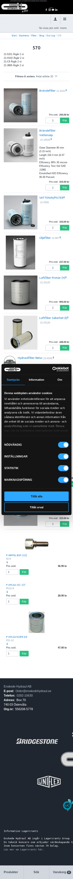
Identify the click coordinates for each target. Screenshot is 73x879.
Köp (65, 120)
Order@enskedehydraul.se (33, 691)
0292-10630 (25, 695)
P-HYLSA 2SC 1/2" (16, 584)
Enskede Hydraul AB (17, 686)
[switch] (63, 456)
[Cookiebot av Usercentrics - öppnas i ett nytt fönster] (52, 369)
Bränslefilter (47, 90)
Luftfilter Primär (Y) (52, 277)
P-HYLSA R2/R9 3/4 (16, 637)
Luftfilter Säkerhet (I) (53, 317)
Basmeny (24, 35)
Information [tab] (36, 379)
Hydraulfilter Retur (30, 357)
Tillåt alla (36, 496)
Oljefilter (45, 237)
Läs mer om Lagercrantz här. (24, 849)
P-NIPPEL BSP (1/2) (16, 555)
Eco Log (51, 35)
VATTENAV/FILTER (51, 197)
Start (14, 35)
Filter (34, 35)
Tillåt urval (36, 507)
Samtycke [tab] (13, 379)
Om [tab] (59, 379)
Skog (41, 35)
